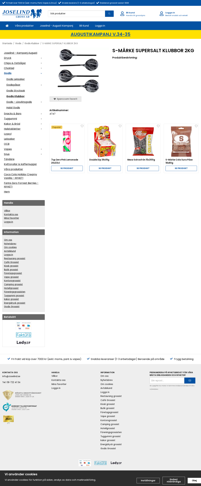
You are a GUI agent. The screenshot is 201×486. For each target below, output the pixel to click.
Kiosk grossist (11, 265)
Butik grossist (11, 269)
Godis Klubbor (15, 96)
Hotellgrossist (11, 288)
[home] (7, 25)
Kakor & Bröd (12, 124)
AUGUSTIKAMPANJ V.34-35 (100, 34)
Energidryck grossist (14, 302)
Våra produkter (24, 26)
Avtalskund (10, 251)
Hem (7, 191)
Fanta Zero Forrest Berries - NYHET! (21, 184)
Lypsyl (7, 134)
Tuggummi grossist (14, 295)
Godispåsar (13, 85)
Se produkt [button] (66, 168)
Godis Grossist (11, 306)
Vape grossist (11, 277)
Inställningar (148, 480)
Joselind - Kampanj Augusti (20, 53)
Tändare (9, 159)
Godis (7, 73)
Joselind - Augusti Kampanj (56, 26)
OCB (6, 144)
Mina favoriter (11, 218)
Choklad (9, 68)
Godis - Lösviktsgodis (19, 102)
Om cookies (10, 247)
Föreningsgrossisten (14, 291)
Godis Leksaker (15, 79)
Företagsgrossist (13, 273)
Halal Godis (13, 107)
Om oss (8, 239)
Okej (194, 480)
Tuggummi (10, 118)
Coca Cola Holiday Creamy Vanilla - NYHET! (20, 176)
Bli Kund (84, 26)
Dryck (7, 58)
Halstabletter (12, 129)
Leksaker (9, 139)
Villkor (7, 210)
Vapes (8, 149)
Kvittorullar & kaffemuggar (20, 164)
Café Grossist (11, 262)
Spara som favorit (66, 98)
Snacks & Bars (12, 113)
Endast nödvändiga (174, 480)
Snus (7, 154)
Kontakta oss (11, 214)
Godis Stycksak (15, 90)
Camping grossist (13, 284)
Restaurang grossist (14, 258)
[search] (109, 14)
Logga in (100, 26)
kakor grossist (11, 299)
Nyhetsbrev (10, 243)
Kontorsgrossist (12, 280)
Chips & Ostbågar (15, 63)
